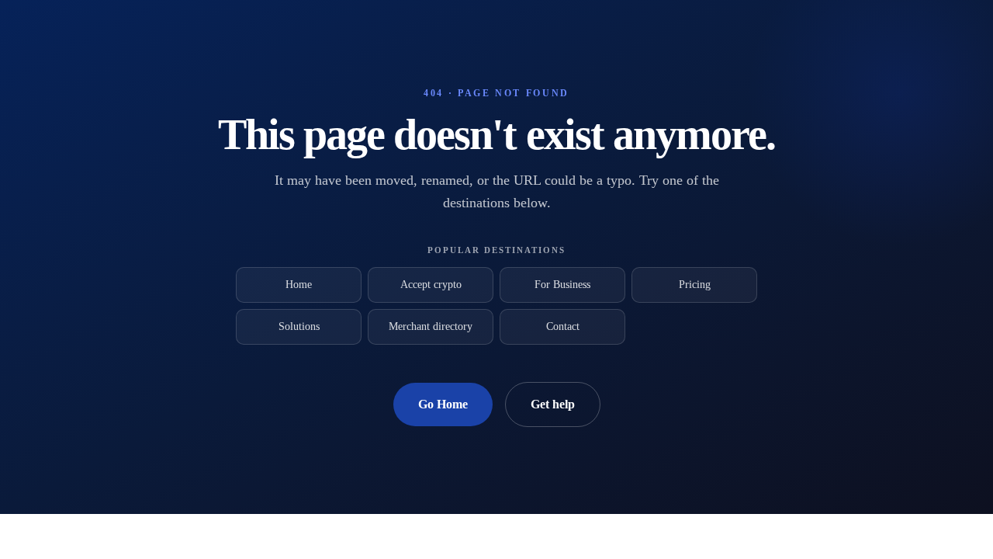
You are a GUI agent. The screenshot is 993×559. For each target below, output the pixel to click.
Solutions (299, 326)
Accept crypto (431, 284)
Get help (553, 404)
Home (298, 284)
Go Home (443, 404)
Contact (563, 326)
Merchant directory (430, 326)
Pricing (695, 284)
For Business (562, 284)
